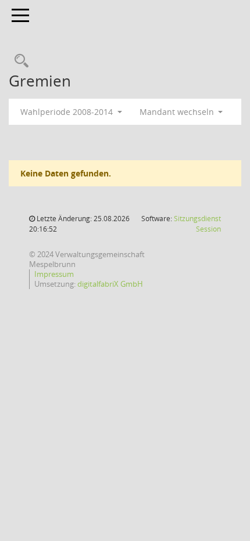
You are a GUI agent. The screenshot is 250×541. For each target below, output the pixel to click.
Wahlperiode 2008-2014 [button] (67, 111)
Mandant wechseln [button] (178, 111)
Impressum (54, 274)
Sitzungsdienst (197, 224)
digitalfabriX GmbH (110, 284)
